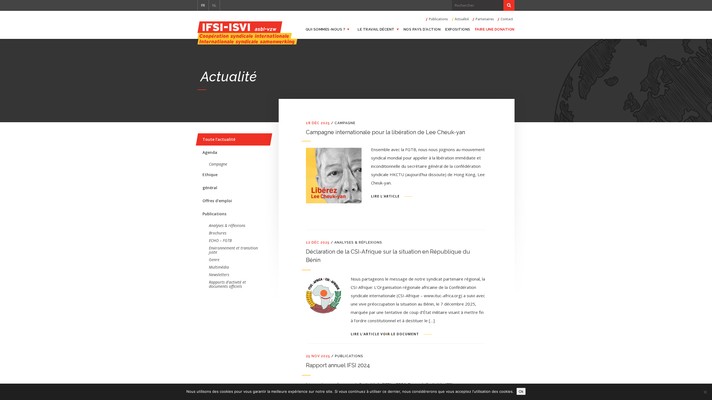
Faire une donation (495, 29)
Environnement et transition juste (233, 250)
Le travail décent (376, 29)
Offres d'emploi (217, 200)
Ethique (209, 174)
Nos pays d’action (422, 29)
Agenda (209, 152)
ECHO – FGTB (220, 240)
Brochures (217, 233)
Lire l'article (385, 196)
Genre (214, 259)
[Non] (705, 392)
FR (203, 5)
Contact (507, 19)
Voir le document (399, 334)
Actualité (462, 19)
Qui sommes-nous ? (325, 29)
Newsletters (219, 274)
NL (214, 5)
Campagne (218, 164)
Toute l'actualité (218, 139)
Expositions (457, 29)
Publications (438, 19)
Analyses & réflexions (227, 225)
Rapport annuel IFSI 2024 (338, 365)
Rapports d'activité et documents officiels (227, 284)
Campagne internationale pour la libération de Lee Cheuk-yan (385, 132)
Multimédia (219, 267)
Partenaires (485, 19)
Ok (521, 391)
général (209, 187)
